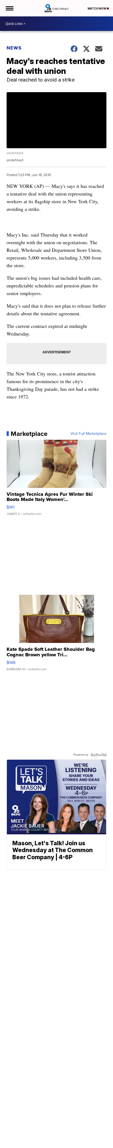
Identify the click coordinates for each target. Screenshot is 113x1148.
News (14, 48)
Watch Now (97, 8)
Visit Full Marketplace (88, 434)
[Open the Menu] (9, 8)
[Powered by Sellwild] (98, 755)
